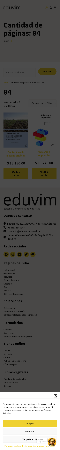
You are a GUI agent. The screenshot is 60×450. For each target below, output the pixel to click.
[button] (55, 395)
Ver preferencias (30, 439)
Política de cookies (13, 446)
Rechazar (30, 431)
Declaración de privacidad (33, 446)
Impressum (50, 446)
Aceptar (30, 423)
